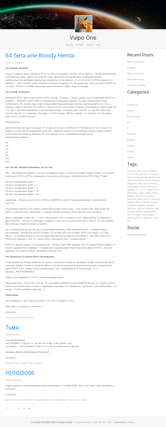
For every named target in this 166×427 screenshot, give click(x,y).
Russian (80, 45)
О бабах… (132, 67)
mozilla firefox (150, 183)
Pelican (131, 422)
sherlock (150, 208)
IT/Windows (19, 63)
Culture (130, 110)
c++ (138, 189)
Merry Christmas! (135, 61)
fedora (154, 202)
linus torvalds (133, 214)
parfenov (131, 208)
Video (130, 157)
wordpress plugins (136, 205)
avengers (155, 199)
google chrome (151, 180)
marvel (146, 199)
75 (24, 408)
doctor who (133, 174)
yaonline (150, 205)
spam (130, 217)
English (69, 45)
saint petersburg (135, 180)
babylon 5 (145, 174)
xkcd (143, 214)
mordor (140, 208)
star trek (141, 171)
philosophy (132, 192)
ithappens (132, 183)
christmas (151, 171)
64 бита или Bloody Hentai (40, 55)
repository (152, 186)
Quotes (17, 334)
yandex (152, 177)
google (143, 177)
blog (71, 400)
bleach (130, 177)
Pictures (131, 140)
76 (29, 408)
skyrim (137, 217)
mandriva (131, 199)
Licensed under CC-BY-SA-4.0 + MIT (94, 422)
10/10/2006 (19, 373)
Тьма (12, 327)
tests (141, 192)
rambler (131, 189)
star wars (38, 363)
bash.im (154, 174)
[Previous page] (7, 408)
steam (148, 192)
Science (131, 151)
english (150, 214)
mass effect (153, 189)
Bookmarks (132, 104)
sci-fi (143, 189)
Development (133, 116)
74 (19, 408)
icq (158, 177)
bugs (139, 199)
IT (128, 128)
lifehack (145, 202)
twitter (139, 211)
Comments (10, 312)
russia (142, 186)
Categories (138, 92)
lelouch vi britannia (144, 196)
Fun (129, 122)
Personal (17, 380)
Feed (98, 45)
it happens (146, 217)
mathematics (149, 211)
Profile (90, 45)
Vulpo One (83, 37)
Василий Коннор (135, 79)
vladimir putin (134, 202)
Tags (132, 164)
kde (140, 183)
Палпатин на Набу (136, 85)
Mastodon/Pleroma (136, 234)
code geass (133, 186)
